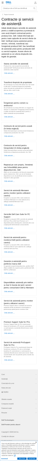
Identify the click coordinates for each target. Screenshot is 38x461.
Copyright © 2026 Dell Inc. (10, 432)
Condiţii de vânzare (7, 436)
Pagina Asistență (9, 14)
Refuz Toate (22, 458)
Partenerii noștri (6, 408)
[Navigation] (2, 2)
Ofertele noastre (6, 399)
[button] (35, 2)
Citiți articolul (8, 73)
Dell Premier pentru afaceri (10, 424)
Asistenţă (4, 379)
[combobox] (19, 8)
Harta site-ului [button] (6, 388)
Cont (3, 374)
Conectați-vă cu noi (7, 383)
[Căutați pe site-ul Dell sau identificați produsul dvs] (34, 8)
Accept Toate (32, 458)
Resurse (4, 412)
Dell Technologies (7, 420)
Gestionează (4, 458)
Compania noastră (7, 404)
